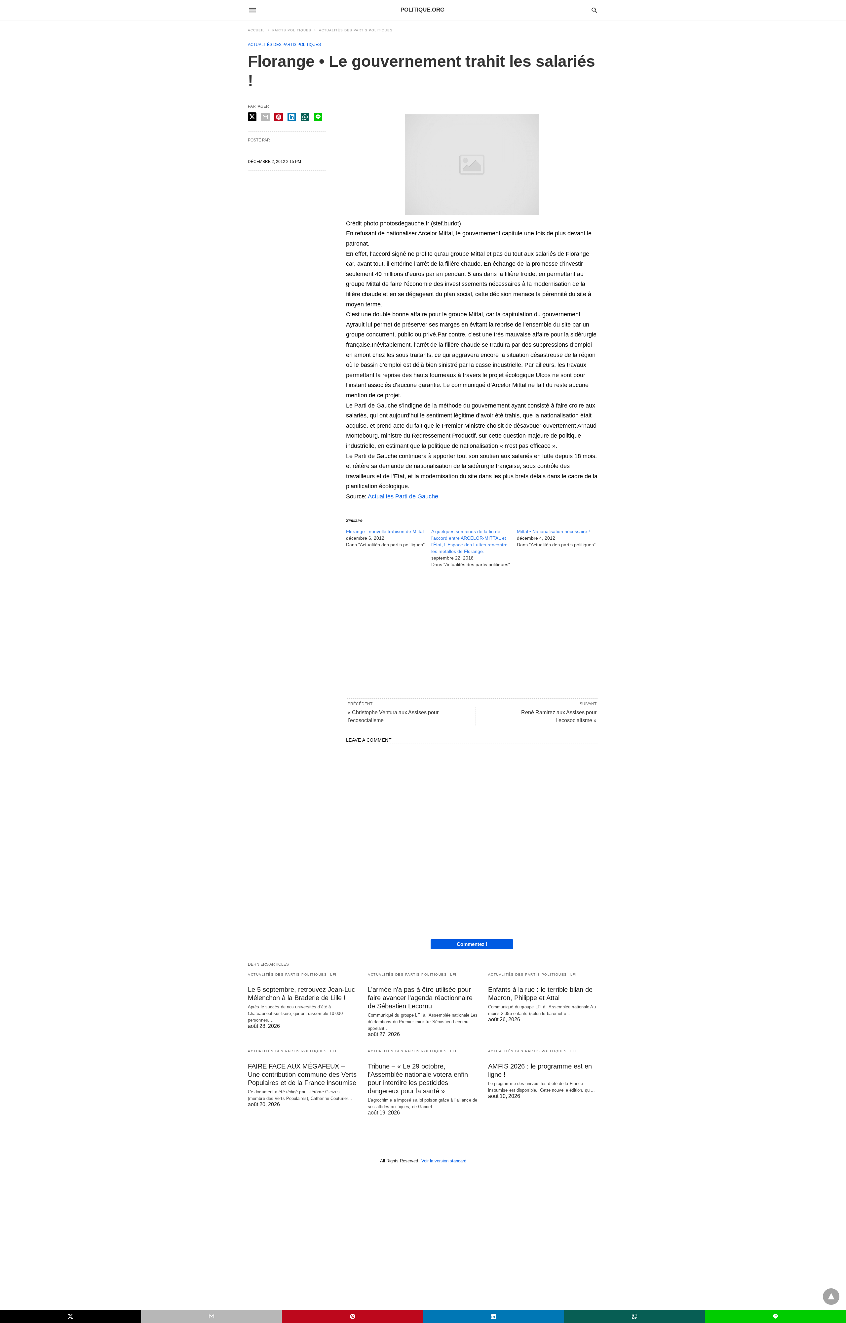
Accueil (256, 30)
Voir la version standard (443, 1160)
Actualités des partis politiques (356, 30)
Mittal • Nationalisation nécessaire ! (553, 531)
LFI (333, 974)
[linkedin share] (292, 117)
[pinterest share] (278, 117)
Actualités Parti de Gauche (403, 496)
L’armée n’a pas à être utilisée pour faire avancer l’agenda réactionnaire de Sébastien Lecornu (420, 998)
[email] (211, 1316)
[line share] (318, 117)
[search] (594, 10)
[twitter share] (252, 116)
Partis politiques (291, 30)
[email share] (265, 117)
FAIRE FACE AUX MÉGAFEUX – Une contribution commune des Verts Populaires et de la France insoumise (302, 1074)
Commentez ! (472, 944)
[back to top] (831, 1296)
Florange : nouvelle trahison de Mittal (385, 531)
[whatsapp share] (305, 117)
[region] (472, 632)
